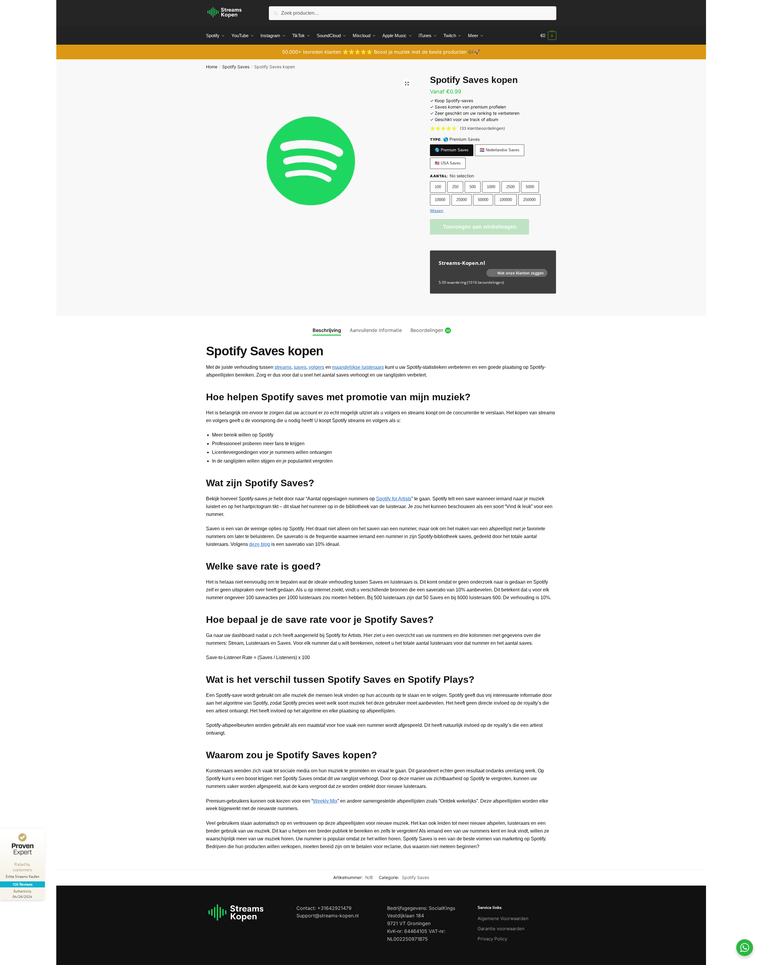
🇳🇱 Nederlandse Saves (499, 150)
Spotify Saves (235, 66)
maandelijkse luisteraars (358, 367)
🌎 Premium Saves (452, 150)
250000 (529, 199)
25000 (461, 199)
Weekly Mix (325, 801)
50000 (483, 199)
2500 (510, 187)
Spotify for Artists (393, 498)
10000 (440, 199)
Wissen (436, 210)
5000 (530, 187)
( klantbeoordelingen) (482, 128)
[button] (407, 83)
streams (283, 367)
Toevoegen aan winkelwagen (479, 227)
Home (211, 66)
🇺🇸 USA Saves (448, 163)
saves (300, 367)
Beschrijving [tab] (327, 330)
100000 (505, 199)
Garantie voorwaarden (501, 928)
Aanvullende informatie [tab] (376, 330)
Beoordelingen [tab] (426, 330)
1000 (491, 187)
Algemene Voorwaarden (503, 918)
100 (438, 187)
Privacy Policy (492, 939)
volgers (316, 367)
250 (455, 187)
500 (472, 187)
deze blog (259, 544)
